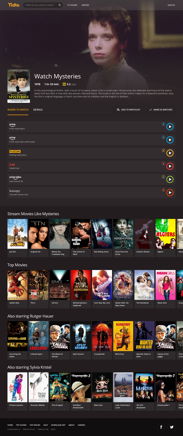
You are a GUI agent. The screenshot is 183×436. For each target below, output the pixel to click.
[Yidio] (14, 5)
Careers (81, 425)
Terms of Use (43, 429)
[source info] (163, 124)
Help (45, 425)
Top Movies (35, 425)
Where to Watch (17, 109)
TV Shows (72, 5)
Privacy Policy (29, 429)
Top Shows (21, 425)
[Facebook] (161, 427)
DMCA (53, 429)
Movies (85, 5)
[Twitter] (172, 427)
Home (10, 425)
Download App (58, 425)
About (71, 425)
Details (37, 109)
